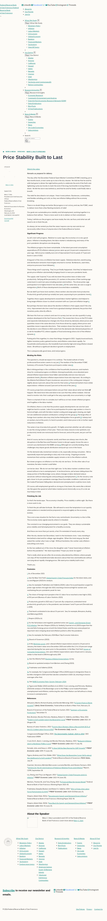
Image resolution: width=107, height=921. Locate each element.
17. (28, 686)
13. (28, 663)
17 (76, 477)
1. (27, 573)
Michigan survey (39, 644)
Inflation (31, 28)
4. (27, 595)
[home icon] (3, 151)
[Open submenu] (38, 20)
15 (81, 417)
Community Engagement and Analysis (42, 98)
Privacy (89, 909)
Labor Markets (33, 31)
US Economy (32, 34)
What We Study (31, 20)
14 (76, 415)
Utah (30, 77)
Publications (62, 848)
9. (27, 635)
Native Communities (35, 85)
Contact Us (98, 909)
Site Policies (80, 909)
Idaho (30, 69)
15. (28, 672)
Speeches (32, 122)
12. (28, 659)
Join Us (27, 14)
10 (72, 365)
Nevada (31, 71)
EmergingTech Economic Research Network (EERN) (47, 101)
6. (27, 611)
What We (22, 838)
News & (79, 838)
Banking (31, 39)
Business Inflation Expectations (57, 659)
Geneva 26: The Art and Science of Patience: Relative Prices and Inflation (55, 768)
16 (60, 445)
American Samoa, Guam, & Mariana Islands (45, 869)
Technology (32, 45)
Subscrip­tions (33, 130)
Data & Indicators (34, 103)
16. (28, 682)
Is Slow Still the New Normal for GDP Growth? (68, 748)
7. (27, 618)
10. (28, 639)
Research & (62, 838)
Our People (29, 12)
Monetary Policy (34, 26)
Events (30, 119)
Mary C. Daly (9, 185)
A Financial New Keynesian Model (73, 782)
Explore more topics (26, 864)
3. (27, 585)
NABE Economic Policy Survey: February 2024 (49, 682)
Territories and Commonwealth (39, 82)
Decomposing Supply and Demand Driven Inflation (68, 796)
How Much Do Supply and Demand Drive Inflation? (67, 803)
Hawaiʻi (31, 66)
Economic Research (35, 95)
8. (27, 623)
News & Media (30, 114)
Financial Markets (34, 42)
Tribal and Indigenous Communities (43, 878)
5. (27, 602)
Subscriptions (82, 856)
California (31, 63)
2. (27, 578)
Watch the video (33, 169)
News (30, 125)
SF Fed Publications (35, 109)
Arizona (31, 61)
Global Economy (34, 36)
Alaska (30, 58)
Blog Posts (32, 106)
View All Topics (33, 47)
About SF (95, 838)
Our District (29, 53)
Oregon (31, 74)
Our (39, 838)
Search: (28, 136)
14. (28, 668)
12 (69, 383)
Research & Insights (32, 90)
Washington (32, 79)
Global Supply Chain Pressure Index (59, 578)
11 (40, 377)
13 (75, 385)
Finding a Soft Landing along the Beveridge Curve (46, 720)
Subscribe (9, 890)
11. (28, 644)
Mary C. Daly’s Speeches (36, 151)
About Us (28, 9)
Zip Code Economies (36, 128)
